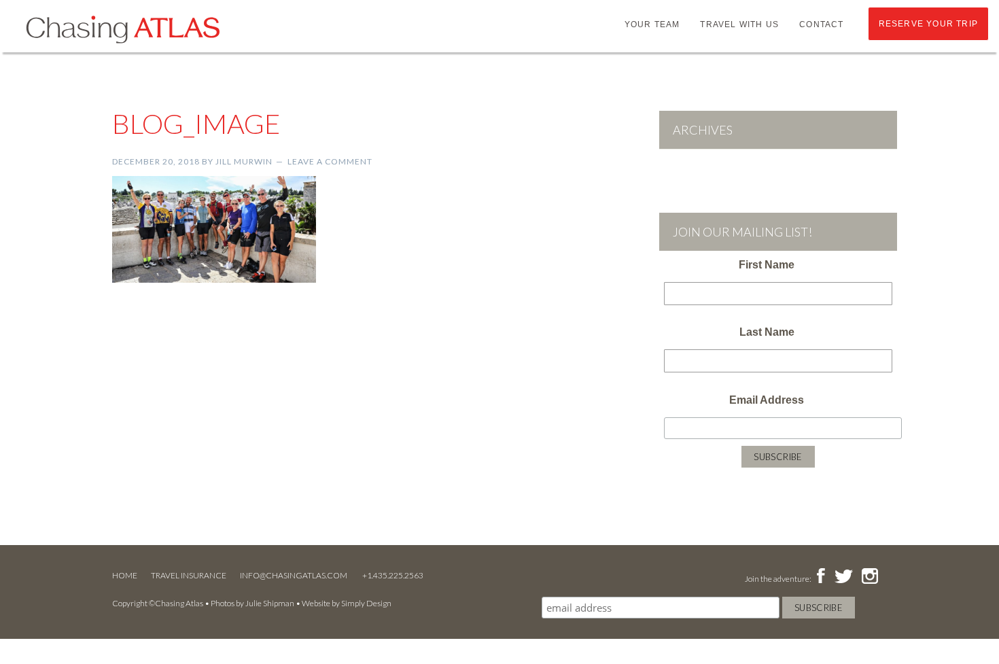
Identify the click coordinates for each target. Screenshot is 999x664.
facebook (820, 577)
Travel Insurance (188, 575)
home (124, 575)
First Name (766, 264)
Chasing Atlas (122, 28)
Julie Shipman (269, 603)
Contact (821, 24)
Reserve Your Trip (928, 24)
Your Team (652, 24)
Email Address (766, 400)
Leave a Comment (329, 161)
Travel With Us (739, 24)
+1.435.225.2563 (392, 575)
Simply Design (366, 603)
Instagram (869, 577)
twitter (843, 577)
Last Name (766, 332)
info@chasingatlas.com (294, 575)
